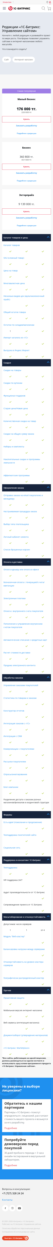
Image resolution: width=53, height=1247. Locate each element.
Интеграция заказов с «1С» (17, 723)
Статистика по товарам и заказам (20, 698)
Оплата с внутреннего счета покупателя (23, 611)
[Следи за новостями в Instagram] (12, 1208)
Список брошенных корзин (17, 549)
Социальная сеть (12, 847)
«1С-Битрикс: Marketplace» (17, 1048)
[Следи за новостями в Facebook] (5, 1208)
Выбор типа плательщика (16, 524)
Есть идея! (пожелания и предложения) (23, 822)
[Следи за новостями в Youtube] (19, 1208)
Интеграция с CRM (13, 736)
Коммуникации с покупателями (19, 749)
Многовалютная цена (14, 283)
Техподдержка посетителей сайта (20, 835)
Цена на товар (11, 270)
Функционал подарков (14, 395)
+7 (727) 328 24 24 (13, 1193)
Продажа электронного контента (19, 665)
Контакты (7, 1199)
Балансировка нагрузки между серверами (24, 949)
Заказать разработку (26, 125)
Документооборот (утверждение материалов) (26, 1035)
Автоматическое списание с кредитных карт (25, 640)
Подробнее (10, 1128)
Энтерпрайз (26, 195)
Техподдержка (10, 867)
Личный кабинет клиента (16, 537)
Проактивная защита (14, 998)
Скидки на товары (12, 370)
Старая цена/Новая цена (16, 408)
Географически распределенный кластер (24, 978)
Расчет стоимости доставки (17, 652)
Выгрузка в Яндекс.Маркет (17, 350)
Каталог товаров (12, 245)
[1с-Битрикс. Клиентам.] (19, 8)
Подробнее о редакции (26, 133)
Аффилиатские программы (17, 475)
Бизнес (26, 147)
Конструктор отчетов (14, 710)
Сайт (6, 59)
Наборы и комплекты (14, 446)
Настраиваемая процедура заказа (20, 511)
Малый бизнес (26, 99)
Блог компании (11, 787)
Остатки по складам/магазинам (19, 325)
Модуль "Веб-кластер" (14, 936)
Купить (26, 119)
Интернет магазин (24, 59)
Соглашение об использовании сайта (18, 1231)
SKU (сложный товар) (14, 258)
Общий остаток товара (15, 312)
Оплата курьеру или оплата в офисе (21, 569)
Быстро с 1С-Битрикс (14, 1238)
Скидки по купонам (13, 383)
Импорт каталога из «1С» (16, 337)
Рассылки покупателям (15, 761)
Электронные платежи (15, 598)
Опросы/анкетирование (15, 774)
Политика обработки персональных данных (21, 1228)
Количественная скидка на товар (20, 421)
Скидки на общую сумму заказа (19, 433)
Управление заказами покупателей (21, 685)
